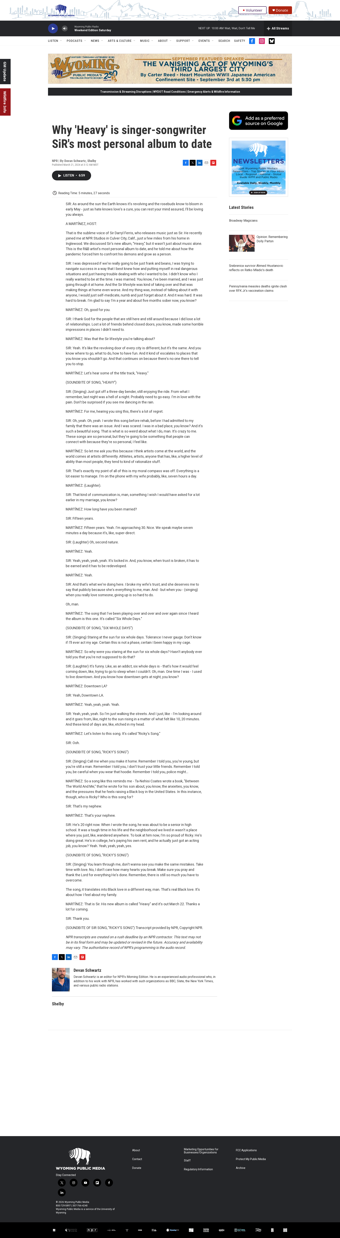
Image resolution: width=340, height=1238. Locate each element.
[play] (53, 28)
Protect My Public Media (251, 1159)
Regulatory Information (198, 1169)
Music (145, 40)
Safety (239, 40)
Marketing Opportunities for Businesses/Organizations (201, 1151)
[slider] (71, 28)
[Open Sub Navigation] (61, 40)
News (95, 40)
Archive (240, 1168)
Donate (282, 10)
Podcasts (74, 40)
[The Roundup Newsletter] (258, 167)
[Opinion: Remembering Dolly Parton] (242, 243)
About (163, 40)
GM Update (5, 71)
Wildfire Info (5, 102)
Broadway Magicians (243, 220)
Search (224, 40)
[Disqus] (170, 1083)
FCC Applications (246, 1150)
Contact (137, 1159)
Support (183, 40)
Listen (53, 40)
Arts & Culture (120, 40)
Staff (187, 1160)
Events (204, 40)
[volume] (64, 28)
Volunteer (254, 10)
